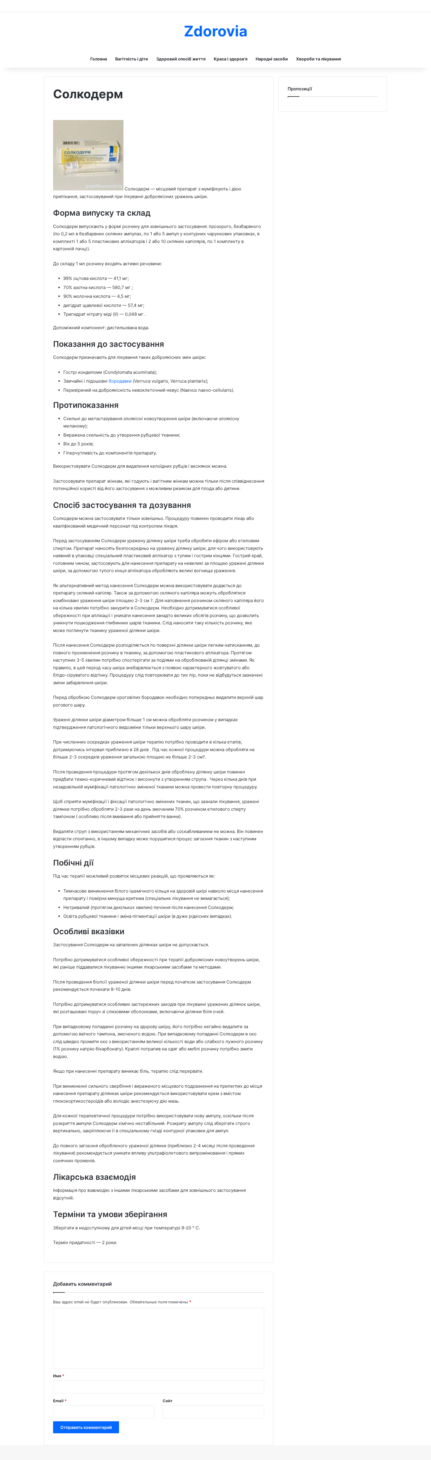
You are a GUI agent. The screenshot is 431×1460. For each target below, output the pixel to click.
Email (60, 1400)
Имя (58, 1375)
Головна (98, 58)
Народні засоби (272, 58)
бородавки (121, 381)
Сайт (167, 1400)
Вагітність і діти (131, 58)
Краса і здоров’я (230, 58)
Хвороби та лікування (318, 58)
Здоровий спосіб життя (181, 58)
